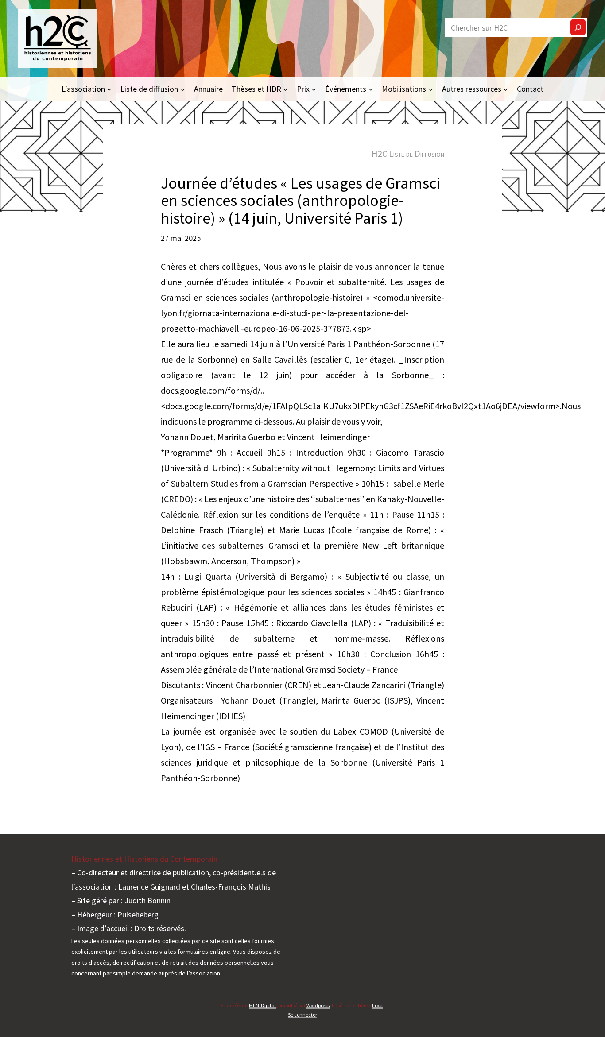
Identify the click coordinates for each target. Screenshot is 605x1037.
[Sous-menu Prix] (313, 88)
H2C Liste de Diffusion (408, 153)
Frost (377, 1005)
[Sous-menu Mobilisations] (430, 88)
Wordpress (318, 1005)
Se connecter (302, 1014)
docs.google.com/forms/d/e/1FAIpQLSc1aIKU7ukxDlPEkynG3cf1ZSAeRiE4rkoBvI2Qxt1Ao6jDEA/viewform (360, 405)
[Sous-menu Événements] (370, 88)
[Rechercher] (578, 27)
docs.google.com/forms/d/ (210, 390)
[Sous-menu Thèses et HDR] (285, 88)
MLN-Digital (262, 1005)
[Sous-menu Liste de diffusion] (182, 88)
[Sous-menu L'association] (109, 88)
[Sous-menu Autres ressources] (505, 88)
